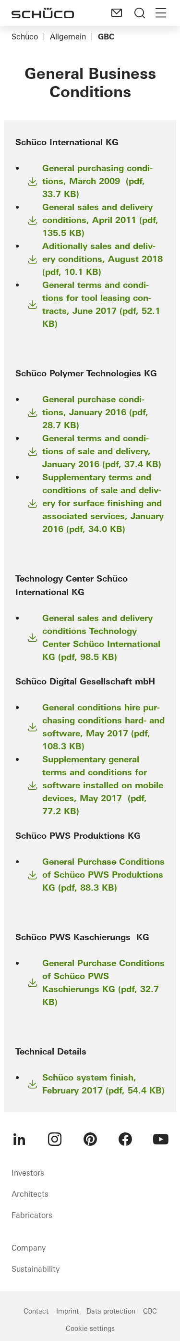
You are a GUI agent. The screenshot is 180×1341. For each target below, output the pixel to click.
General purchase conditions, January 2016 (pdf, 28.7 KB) (95, 412)
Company (29, 1248)
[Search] (139, 13)
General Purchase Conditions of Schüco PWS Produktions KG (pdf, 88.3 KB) (103, 874)
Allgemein (68, 36)
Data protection (110, 1311)
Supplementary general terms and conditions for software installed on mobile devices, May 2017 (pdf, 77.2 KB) (102, 785)
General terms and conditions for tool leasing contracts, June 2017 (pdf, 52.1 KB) (101, 304)
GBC (150, 1311)
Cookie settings (90, 1328)
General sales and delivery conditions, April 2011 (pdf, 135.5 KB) (100, 219)
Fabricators (32, 1215)
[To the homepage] (43, 13)
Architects (30, 1194)
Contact (36, 1311)
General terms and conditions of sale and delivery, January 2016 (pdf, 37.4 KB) (101, 451)
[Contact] (116, 13)
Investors (28, 1173)
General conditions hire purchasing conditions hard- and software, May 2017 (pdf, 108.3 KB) (103, 727)
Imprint (67, 1311)
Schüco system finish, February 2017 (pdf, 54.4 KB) (103, 1084)
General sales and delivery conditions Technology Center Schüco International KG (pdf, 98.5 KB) (101, 637)
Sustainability (36, 1269)
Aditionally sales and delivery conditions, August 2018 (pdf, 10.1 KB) (102, 258)
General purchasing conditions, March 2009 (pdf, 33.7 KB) (97, 180)
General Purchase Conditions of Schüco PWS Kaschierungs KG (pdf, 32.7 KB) (103, 982)
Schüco (25, 36)
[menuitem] (19, 1139)
